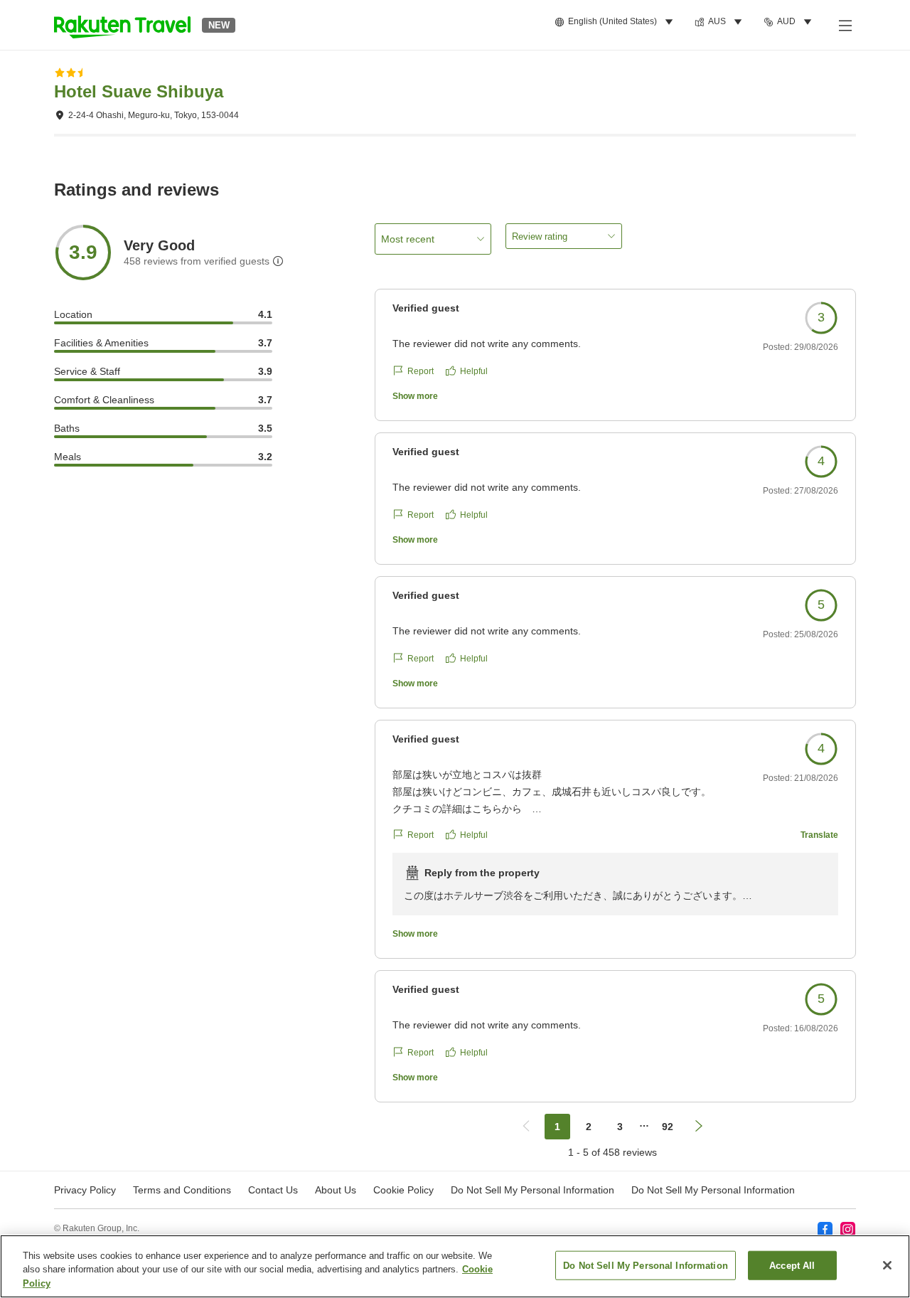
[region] (455, 1266)
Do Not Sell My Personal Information (713, 1190)
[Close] (887, 1265)
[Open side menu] (844, 25)
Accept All (792, 1265)
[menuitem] (616, 22)
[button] (122, 24)
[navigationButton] (526, 1126)
